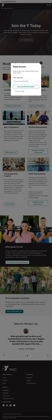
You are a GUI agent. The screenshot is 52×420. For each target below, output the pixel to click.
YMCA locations (18, 77)
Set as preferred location (26, 87)
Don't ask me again (19, 91)
